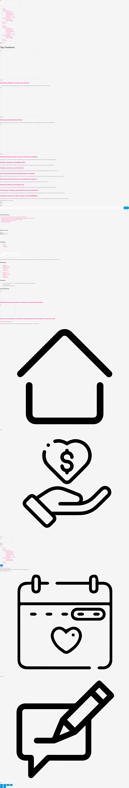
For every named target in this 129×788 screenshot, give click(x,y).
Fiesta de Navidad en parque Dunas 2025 (8, 220)
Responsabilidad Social (10, 14)
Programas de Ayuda (6, 10)
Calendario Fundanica (10, 12)
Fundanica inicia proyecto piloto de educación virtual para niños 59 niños (21, 302)
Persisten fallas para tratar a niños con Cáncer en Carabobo (18, 157)
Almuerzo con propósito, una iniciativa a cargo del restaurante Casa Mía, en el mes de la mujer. (18, 218)
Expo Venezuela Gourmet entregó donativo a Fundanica (17, 173)
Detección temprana (9, 20)
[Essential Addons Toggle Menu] (1, 565)
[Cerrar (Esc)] (11, 785)
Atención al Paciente (6, 18)
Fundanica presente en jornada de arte (12, 184)
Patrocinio (5, 269)
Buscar (1, 205)
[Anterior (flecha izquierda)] (1, 787)
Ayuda (4, 244)
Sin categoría (5, 246)
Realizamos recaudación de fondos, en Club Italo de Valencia (12, 219)
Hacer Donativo (6, 270)
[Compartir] (7, 785)
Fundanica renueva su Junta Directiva (12, 168)
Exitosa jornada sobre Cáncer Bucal (11, 120)
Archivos (1, 232)
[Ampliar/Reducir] (1, 785)
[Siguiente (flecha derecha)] (4, 787)
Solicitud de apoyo (9, 19)
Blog (4, 22)
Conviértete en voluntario (10, 17)
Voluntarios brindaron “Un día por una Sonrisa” (14, 83)
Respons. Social (6, 267)
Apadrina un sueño (9, 13)
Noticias (4, 245)
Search (1, 42)
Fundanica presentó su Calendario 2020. (12, 162)
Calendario (5, 265)
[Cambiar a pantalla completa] (4, 785)
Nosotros (4, 9)
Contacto (4, 23)
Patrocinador (8, 15)
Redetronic (37, 323)
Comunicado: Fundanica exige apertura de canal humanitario (19, 190)
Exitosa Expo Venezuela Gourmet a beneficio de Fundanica (18, 179)
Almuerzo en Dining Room (5, 221)
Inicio (4, 8)
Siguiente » (12, 200)
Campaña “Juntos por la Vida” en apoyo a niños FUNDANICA (19, 196)
